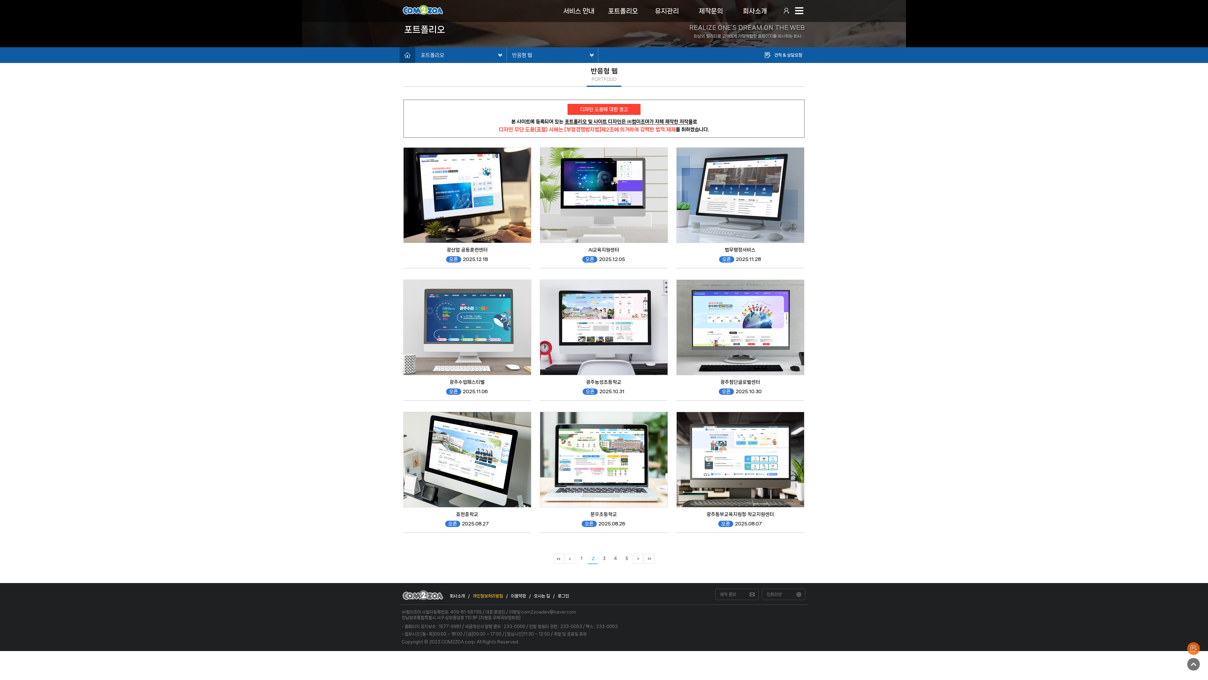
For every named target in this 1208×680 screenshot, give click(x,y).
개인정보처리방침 (488, 596)
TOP (1193, 664)
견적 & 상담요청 (788, 55)
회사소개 (457, 596)
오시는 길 (542, 596)
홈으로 (407, 55)
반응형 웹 (522, 55)
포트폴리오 (432, 55)
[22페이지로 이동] (649, 558)
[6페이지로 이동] (638, 558)
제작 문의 (728, 594)
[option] (604, 23)
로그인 (563, 596)
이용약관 (518, 596)
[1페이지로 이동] (559, 558)
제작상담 (1193, 648)
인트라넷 (774, 594)
